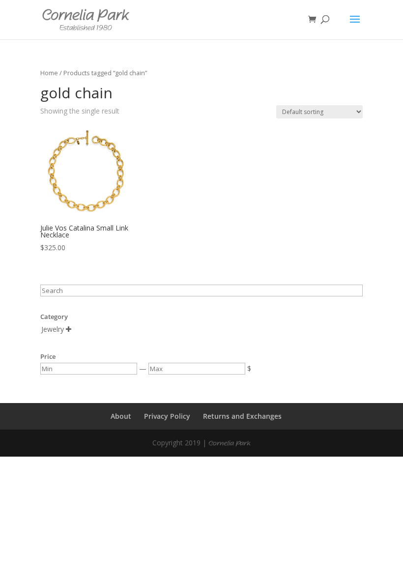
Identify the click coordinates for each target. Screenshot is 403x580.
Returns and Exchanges (242, 416)
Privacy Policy (167, 416)
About (121, 416)
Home (49, 72)
